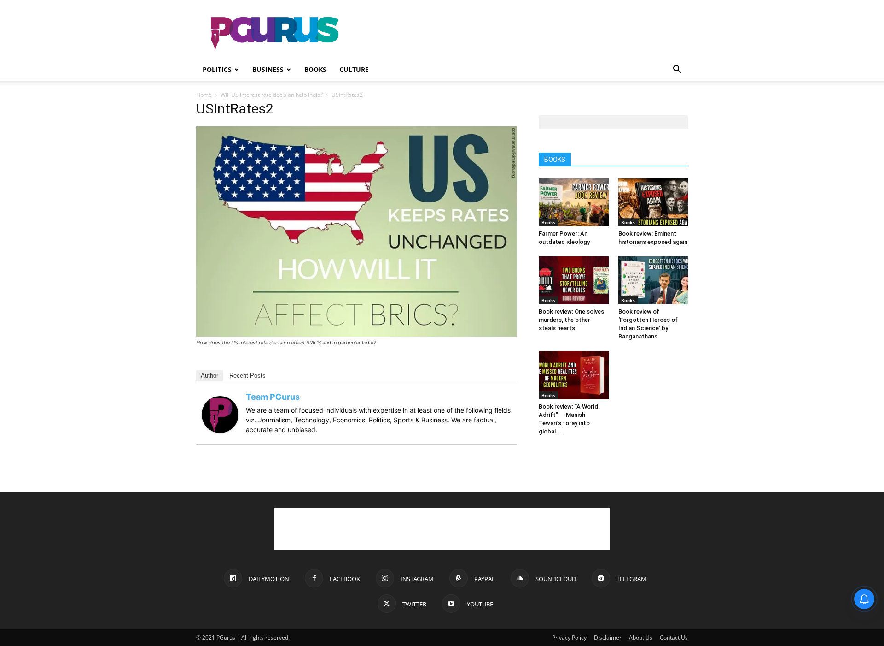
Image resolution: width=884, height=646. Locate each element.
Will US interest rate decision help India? (272, 95)
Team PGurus (273, 397)
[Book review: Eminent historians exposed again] (653, 202)
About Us (640, 637)
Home (204, 95)
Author (209, 375)
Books (315, 69)
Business (268, 69)
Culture (354, 69)
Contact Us (674, 637)
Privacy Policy (569, 637)
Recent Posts (247, 375)
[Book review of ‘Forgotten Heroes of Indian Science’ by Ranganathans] (653, 280)
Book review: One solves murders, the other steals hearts (571, 320)
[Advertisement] (520, 33)
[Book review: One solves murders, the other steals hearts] (574, 280)
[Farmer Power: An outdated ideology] (574, 202)
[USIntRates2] (356, 334)
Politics (217, 69)
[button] (677, 70)
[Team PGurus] (220, 430)
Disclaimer (608, 637)
